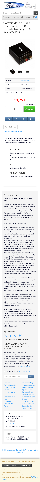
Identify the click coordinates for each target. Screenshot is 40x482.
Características (10, 127)
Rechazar (15, 465)
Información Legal (28, 383)
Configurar (6, 465)
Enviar (31, 376)
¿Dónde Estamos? (10, 392)
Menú (7, 17)
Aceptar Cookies (25, 465)
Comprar (29, 109)
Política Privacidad (10, 385)
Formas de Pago (27, 387)
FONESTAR (25, 80)
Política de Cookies (28, 385)
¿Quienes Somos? (28, 390)
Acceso (16, 17)
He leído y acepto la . (18, 371)
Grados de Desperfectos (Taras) (9, 403)
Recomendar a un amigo (13, 131)
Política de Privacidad (25, 366)
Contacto (27, 17)
